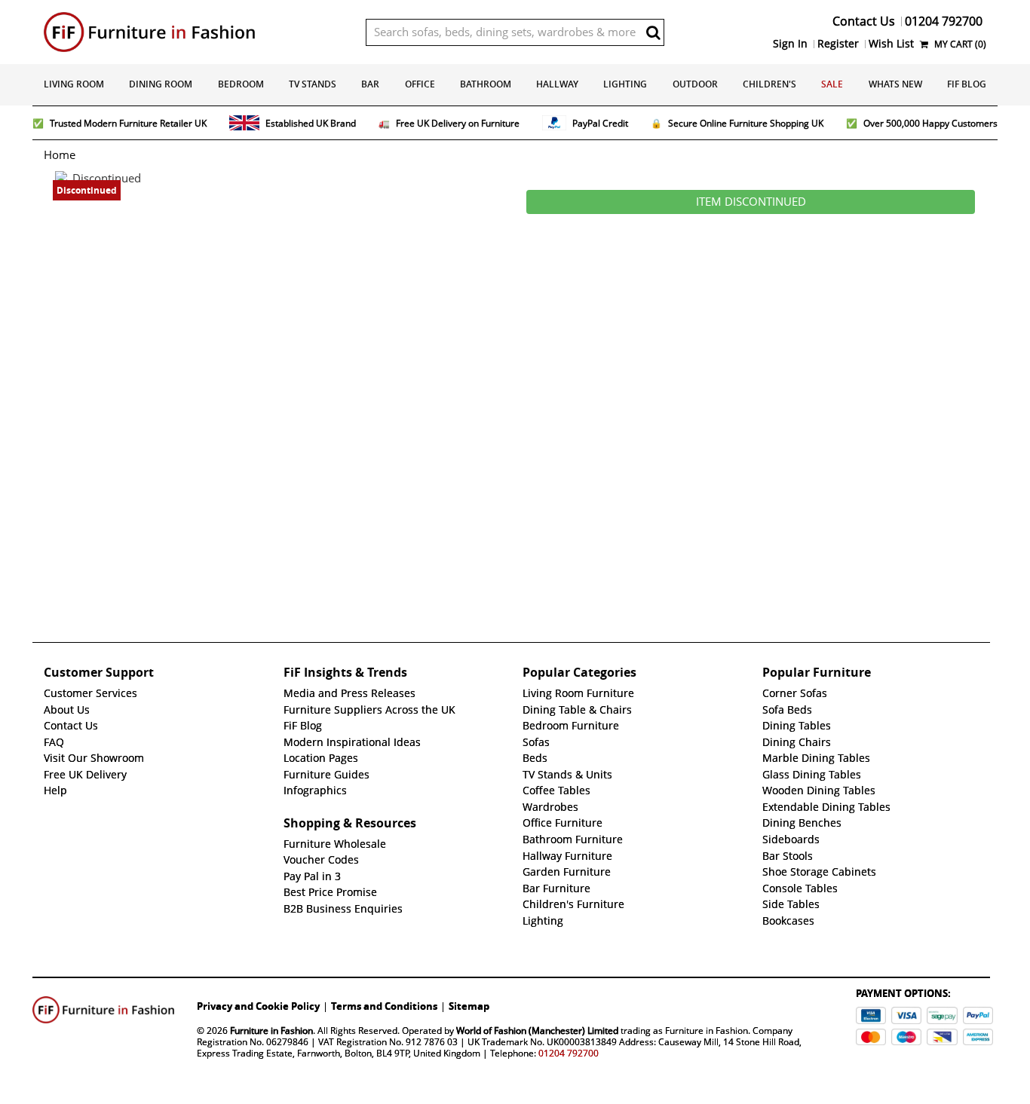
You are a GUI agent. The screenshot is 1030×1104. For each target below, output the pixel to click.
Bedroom (241, 84)
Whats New (895, 84)
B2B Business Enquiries (343, 909)
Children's (769, 84)
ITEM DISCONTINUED (751, 202)
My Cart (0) (959, 44)
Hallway (557, 84)
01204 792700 (568, 1053)
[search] (653, 32)
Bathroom (485, 84)
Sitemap (469, 1006)
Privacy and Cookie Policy (258, 1006)
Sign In (790, 44)
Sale (832, 84)
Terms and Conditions (384, 1006)
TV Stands (312, 84)
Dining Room (160, 84)
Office (420, 84)
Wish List (891, 44)
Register (838, 44)
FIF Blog (966, 84)
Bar (370, 84)
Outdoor (695, 84)
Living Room (74, 84)
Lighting (625, 84)
